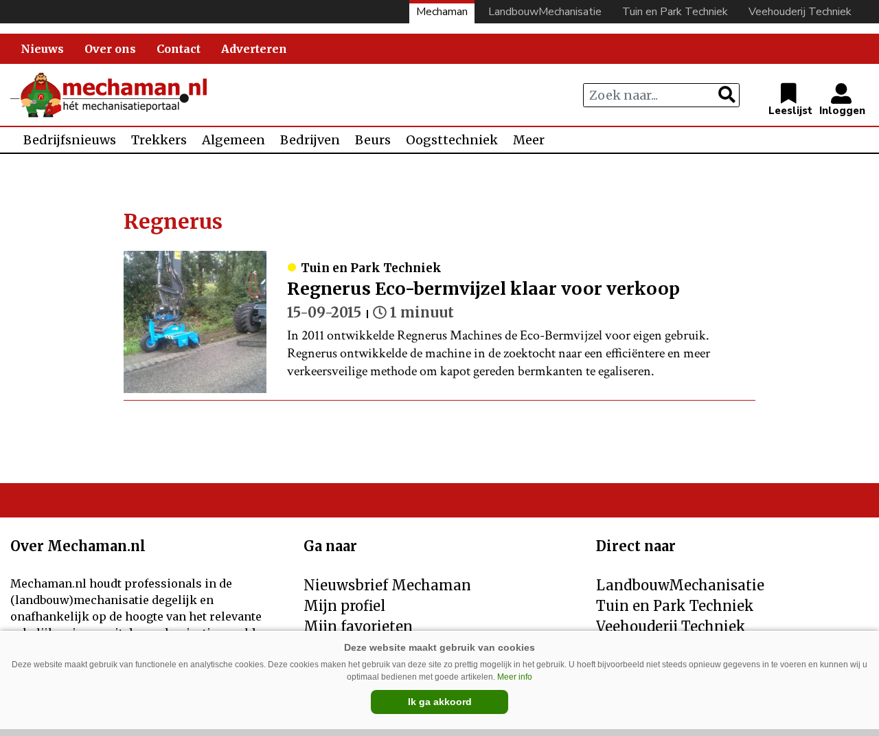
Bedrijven (310, 140)
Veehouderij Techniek (800, 11)
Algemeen (233, 140)
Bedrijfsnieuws (69, 140)
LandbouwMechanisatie (545, 11)
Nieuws (42, 49)
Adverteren (254, 49)
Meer (529, 140)
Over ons (110, 49)
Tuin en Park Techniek (675, 11)
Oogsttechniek (452, 140)
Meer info (514, 677)
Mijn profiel (344, 605)
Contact (179, 49)
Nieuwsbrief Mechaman (387, 585)
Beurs (373, 140)
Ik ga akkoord (440, 701)
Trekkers (159, 140)
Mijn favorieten (358, 626)
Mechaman (442, 11)
